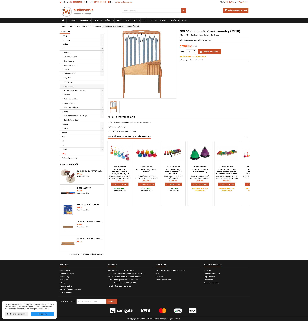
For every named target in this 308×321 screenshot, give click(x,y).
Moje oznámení (66, 292)
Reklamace (208, 280)
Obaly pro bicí (69, 103)
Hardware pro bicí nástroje (74, 90)
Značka (194, 35)
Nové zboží (160, 276)
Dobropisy (64, 280)
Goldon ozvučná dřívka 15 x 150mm (90, 239)
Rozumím (42, 314)
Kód (181, 35)
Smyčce (173, 20)
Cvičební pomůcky (71, 120)
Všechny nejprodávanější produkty (87, 254)
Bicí (118, 20)
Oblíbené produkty (69, 158)
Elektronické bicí (70, 57)
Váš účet (64, 264)
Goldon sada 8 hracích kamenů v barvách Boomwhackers (173, 172)
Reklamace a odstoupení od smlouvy (170, 270)
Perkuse (67, 95)
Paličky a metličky (71, 99)
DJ (144, 20)
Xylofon (68, 78)
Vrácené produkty (67, 273)
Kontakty (207, 270)
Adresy (62, 283)
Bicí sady (67, 52)
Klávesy (108, 20)
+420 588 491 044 (99, 2)
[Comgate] (154, 310)
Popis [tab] (110, 117)
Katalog (207, 35)
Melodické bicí (69, 73)
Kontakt (112, 264)
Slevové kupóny (66, 286)
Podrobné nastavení (16, 314)
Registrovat (243, 2)
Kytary (72, 20)
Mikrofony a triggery (71, 107)
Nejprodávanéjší (69, 164)
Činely (66, 69)
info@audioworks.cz (124, 2)
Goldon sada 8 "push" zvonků (146, 170)
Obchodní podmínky (212, 273)
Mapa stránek (209, 276)
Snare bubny (69, 61)
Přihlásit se (230, 2)
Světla (152, 20)
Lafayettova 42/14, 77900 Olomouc (128, 276)
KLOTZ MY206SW (84, 188)
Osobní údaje (65, 270)
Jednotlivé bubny (70, 65)
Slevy (184, 20)
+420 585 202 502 (75, 2)
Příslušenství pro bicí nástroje (75, 116)
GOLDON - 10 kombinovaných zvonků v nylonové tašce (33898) (120, 172)
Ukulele (97, 20)
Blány (66, 111)
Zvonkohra (69, 86)
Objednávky (64, 276)
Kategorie (65, 31)
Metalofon (69, 82)
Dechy (163, 20)
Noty (136, 20)
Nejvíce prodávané (163, 280)
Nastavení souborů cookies (70, 289)
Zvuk (127, 20)
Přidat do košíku (209, 51)
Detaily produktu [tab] (125, 117)
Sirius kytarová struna (88, 205)
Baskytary (84, 20)
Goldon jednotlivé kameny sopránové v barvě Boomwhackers (226, 171)
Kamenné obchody (211, 283)
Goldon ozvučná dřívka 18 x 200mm (90, 222)
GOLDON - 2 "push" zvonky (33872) (200, 170)
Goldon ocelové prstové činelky (90, 171)
